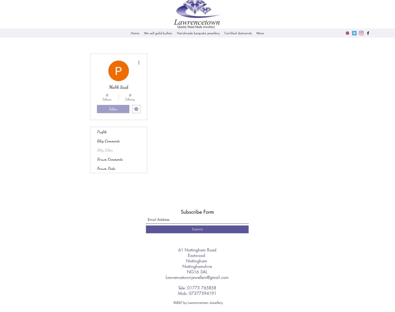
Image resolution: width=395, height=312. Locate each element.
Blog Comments (108, 140)
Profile (102, 131)
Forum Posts (106, 168)
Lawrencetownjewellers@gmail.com (197, 277)
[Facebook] (368, 33)
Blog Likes (105, 149)
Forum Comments (110, 159)
